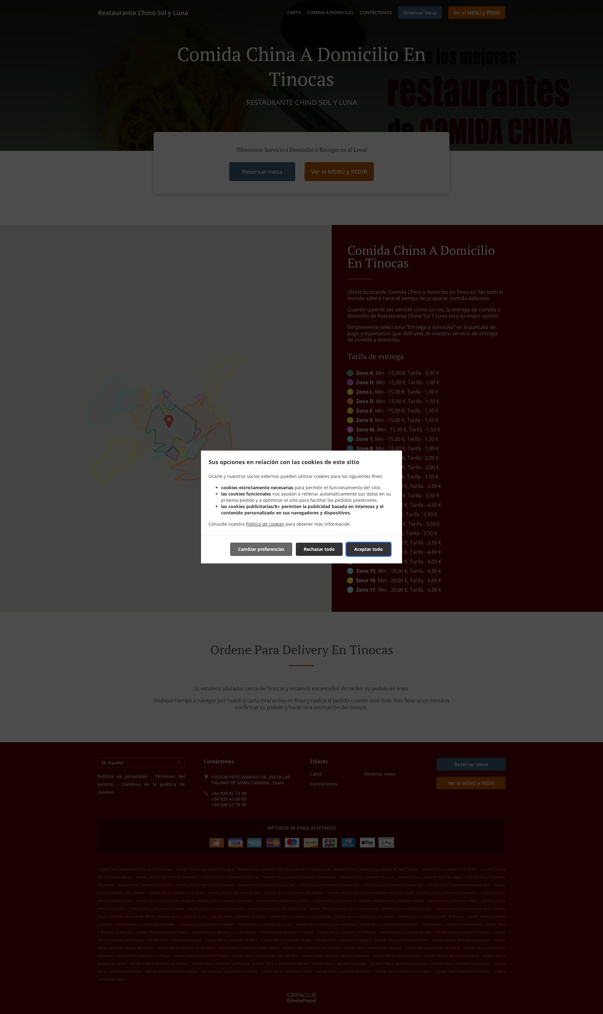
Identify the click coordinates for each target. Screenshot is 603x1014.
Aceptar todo (368, 549)
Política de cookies (265, 524)
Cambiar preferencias (261, 549)
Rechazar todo (319, 549)
